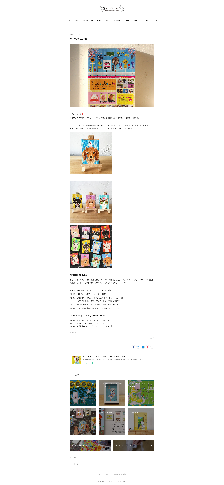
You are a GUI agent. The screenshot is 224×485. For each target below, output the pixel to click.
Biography (136, 20)
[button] (68, 20)
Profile (99, 20)
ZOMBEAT (117, 20)
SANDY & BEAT (87, 20)
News (76, 20)
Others (127, 20)
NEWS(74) (73, 332)
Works (107, 20)
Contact (146, 20)
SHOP (155, 20)
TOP (68, 20)
